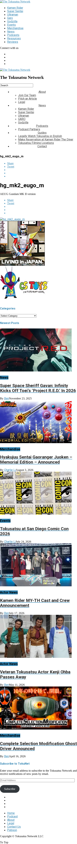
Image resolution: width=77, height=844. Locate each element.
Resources (14, 38)
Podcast (12, 816)
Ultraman (12, 14)
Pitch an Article (27, 98)
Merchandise (15, 28)
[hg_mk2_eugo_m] (12, 219)
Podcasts (13, 35)
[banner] (22, 264)
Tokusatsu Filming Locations (36, 143)
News (11, 31)
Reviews (12, 42)
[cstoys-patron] (25, 301)
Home (11, 813)
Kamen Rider (15, 7)
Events (11, 25)
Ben (6, 398)
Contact (42, 146)
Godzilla (12, 21)
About (42, 92)
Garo (10, 18)
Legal (21, 102)
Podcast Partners (29, 129)
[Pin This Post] (42, 173)
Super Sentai (15, 11)
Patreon (12, 830)
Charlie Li (10, 470)
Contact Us (14, 826)
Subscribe (9, 788)
